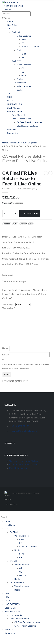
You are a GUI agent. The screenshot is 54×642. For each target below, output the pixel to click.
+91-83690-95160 (20, 426)
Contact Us (12, 133)
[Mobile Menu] (3, 139)
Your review (8, 308)
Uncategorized (17, 203)
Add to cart (31, 213)
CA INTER (16, 61)
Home (10, 21)
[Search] (33, 14)
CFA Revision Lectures (27, 126)
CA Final (16, 32)
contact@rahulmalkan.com (24, 431)
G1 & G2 (25, 75)
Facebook (7, 224)
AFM (23, 39)
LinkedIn (23, 224)
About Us (11, 129)
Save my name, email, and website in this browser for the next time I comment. (26, 366)
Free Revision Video (21, 118)
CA (8, 28)
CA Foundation (19, 82)
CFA (9, 93)
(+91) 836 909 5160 (13, 6)
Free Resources (14, 111)
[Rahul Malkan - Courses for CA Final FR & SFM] (10, 2)
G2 (22, 72)
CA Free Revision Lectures (29, 122)
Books (19, 50)
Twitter (15, 224)
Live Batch (12, 25)
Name (5, 348)
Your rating (8, 304)
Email (30, 224)
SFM (23, 54)
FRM (9, 97)
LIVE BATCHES (14, 104)
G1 (22, 68)
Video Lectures (24, 36)
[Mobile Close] (1, 513)
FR (22, 43)
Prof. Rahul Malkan (18, 468)
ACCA (10, 100)
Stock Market (13, 108)
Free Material (18, 115)
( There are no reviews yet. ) (24, 188)
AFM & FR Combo (30, 46)
